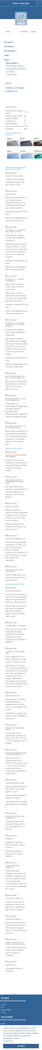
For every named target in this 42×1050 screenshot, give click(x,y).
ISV (2, 1007)
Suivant (33, 32)
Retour (8, 32)
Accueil (3, 1004)
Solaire (3, 1023)
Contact (3, 1012)
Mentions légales (6, 1010)
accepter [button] (21, 1046)
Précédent (24, 32)
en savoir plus (8, 1041)
